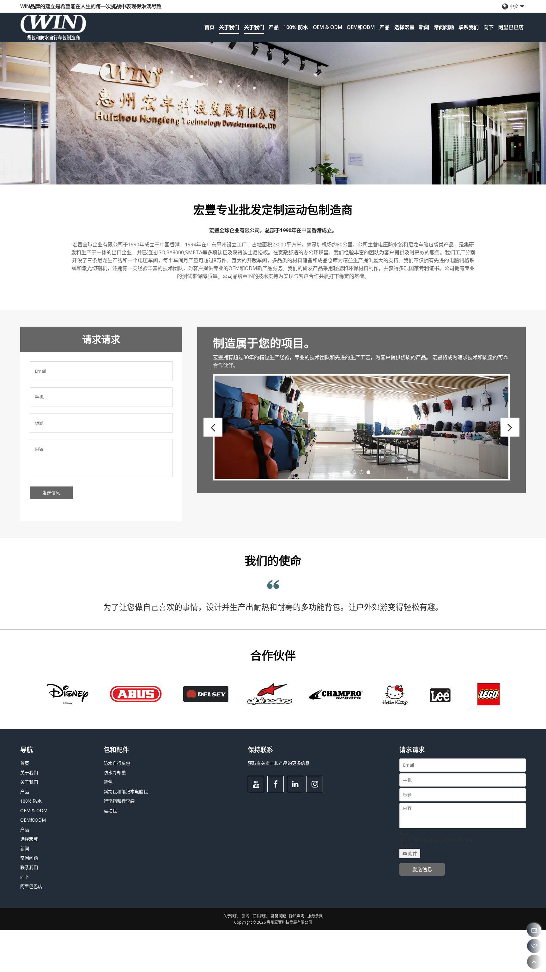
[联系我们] (534, 930)
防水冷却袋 (115, 814)
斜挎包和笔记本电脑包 (126, 833)
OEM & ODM (327, 27)
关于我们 (229, 27)
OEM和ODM (361, 27)
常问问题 (444, 27)
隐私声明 (296, 957)
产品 (274, 27)
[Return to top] (534, 962)
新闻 (424, 27)
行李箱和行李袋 (119, 843)
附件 (412, 895)
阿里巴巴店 (511, 27)
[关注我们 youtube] (256, 826)
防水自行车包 (117, 805)
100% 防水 (295, 27)
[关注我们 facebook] (275, 826)
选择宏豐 (404, 27)
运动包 (110, 852)
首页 (209, 27)
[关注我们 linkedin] (295, 826)
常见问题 (278, 957)
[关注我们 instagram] (314, 826)
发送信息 (51, 493)
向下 (488, 27)
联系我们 (468, 27)
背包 (108, 824)
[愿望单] (534, 946)
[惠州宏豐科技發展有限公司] (53, 23)
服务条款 (315, 957)
